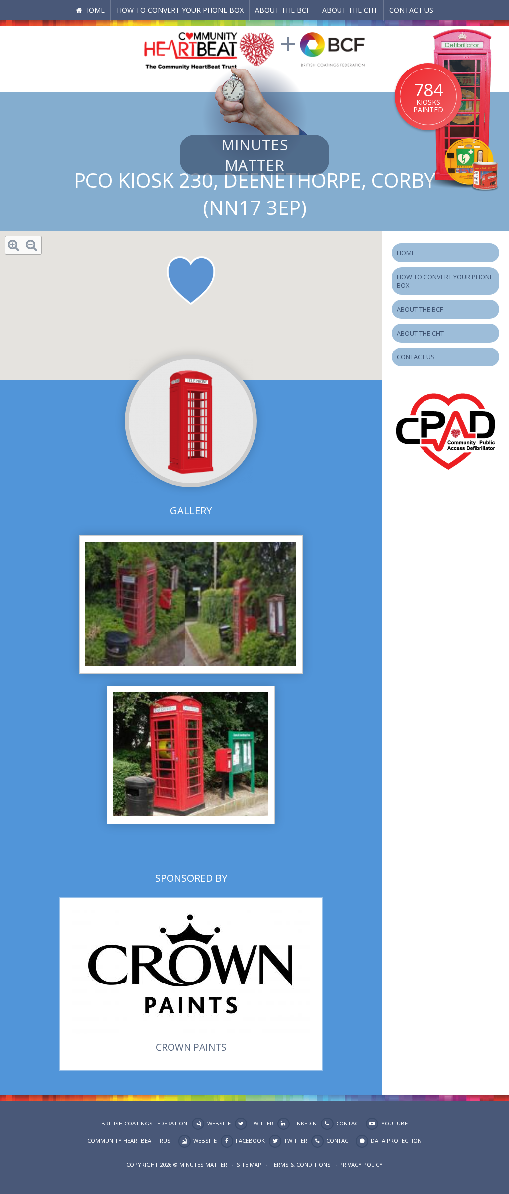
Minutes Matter (254, 155)
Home (94, 10)
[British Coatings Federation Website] (332, 48)
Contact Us (411, 10)
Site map (249, 1164)
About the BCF (282, 10)
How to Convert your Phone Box (180, 10)
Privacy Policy (361, 1164)
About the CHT (350, 10)
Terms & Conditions (300, 1164)
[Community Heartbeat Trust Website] (209, 48)
